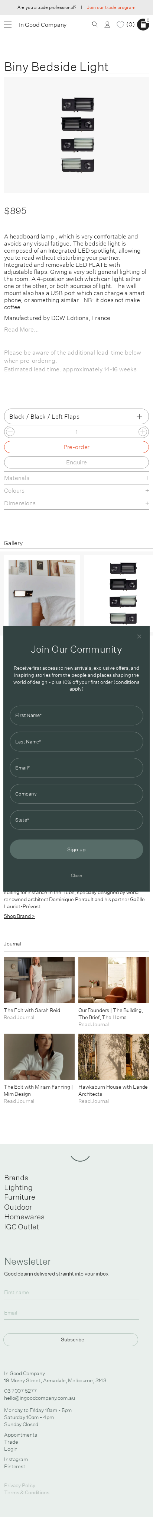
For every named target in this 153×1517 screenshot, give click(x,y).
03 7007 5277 (20, 1391)
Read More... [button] (21, 329)
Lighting (18, 1187)
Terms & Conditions (26, 1492)
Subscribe (72, 1339)
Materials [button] (16, 477)
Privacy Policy (19, 1485)
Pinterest (14, 1466)
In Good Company (43, 24)
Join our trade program (111, 7)
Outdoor (18, 1207)
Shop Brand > (19, 916)
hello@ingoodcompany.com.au (39, 1398)
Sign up (76, 849)
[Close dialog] (139, 636)
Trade (11, 1441)
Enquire (76, 462)
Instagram (16, 1459)
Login (10, 1449)
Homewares (24, 1216)
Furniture (19, 1196)
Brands (16, 1177)
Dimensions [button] (19, 503)
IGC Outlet (21, 1226)
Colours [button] (14, 490)
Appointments (20, 1434)
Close (76, 875)
